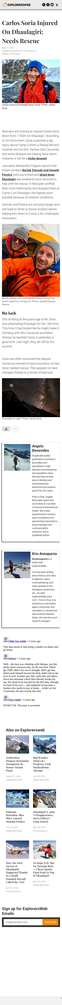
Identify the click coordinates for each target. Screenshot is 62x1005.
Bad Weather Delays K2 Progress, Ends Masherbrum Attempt (42, 764)
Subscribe (50, 922)
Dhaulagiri (15, 54)
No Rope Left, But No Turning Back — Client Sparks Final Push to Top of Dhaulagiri (43, 869)
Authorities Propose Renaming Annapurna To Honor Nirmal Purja (17, 764)
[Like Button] (6, 428)
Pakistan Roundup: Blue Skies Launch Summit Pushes (15, 816)
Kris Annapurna (29, 51)
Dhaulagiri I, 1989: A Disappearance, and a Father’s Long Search (44, 816)
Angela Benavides (10, 51)
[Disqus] (31, 677)
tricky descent (37, 158)
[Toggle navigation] (57, 4)
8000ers (5, 54)
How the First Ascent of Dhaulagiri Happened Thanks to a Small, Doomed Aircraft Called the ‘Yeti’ (17, 872)
